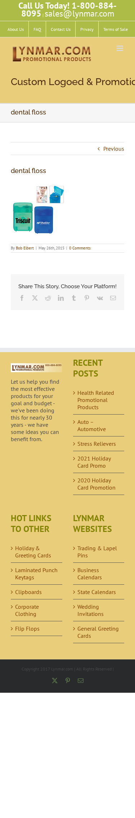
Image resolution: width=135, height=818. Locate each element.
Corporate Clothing (27, 610)
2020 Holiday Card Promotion (96, 484)
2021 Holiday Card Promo (94, 462)
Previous (113, 148)
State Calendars (96, 591)
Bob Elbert (25, 248)
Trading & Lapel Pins (97, 551)
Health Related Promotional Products (95, 400)
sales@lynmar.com (79, 13)
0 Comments (80, 248)
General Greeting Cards (98, 632)
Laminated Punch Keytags (36, 573)
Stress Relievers (96, 443)
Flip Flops (27, 628)
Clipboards (28, 591)
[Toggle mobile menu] (120, 48)
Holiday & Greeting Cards (33, 551)
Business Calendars (89, 573)
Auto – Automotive (91, 425)
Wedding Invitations (90, 610)
